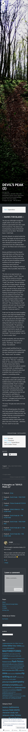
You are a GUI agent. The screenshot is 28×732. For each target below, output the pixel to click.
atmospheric (10, 648)
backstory (5, 707)
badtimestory (7, 193)
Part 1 (6, 209)
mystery (18, 673)
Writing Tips (5, 610)
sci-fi (9, 687)
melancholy (21, 670)
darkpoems (6, 715)
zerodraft (18, 698)
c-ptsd (10, 653)
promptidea (13, 685)
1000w (18, 646)
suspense (4, 692)
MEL (17, 670)
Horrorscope (5, 666)
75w (14, 643)
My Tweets (5, 619)
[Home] (3, 3)
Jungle (11, 542)
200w (22, 643)
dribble (5, 658)
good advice (15, 664)
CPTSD (18, 653)
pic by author (13, 679)
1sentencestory (6, 643)
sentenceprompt (20, 687)
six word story (12, 690)
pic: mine (8, 679)
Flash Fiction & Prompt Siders (10, 604)
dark (20, 193)
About (4, 602)
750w (14, 646)
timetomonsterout (7, 694)
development (5, 195)
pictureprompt (7, 682)
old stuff (13, 677)
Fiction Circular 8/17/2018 (17, 477)
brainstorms (5, 653)
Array (11, 493)
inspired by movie (6, 667)
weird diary (5, 698)
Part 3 (6, 438)
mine (4, 673)
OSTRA (18, 677)
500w (9, 466)
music (8, 673)
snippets (19, 690)
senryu (13, 687)
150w (19, 643)
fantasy (11, 195)
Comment (18, 589)
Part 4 (6, 440)
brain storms (14, 710)
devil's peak (5, 468)
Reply (6, 562)
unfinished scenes (7, 696)
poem (15, 682)
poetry (21, 682)
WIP (10, 698)
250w (4, 646)
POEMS (4, 606)
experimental (14, 658)
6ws (11, 643)
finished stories (7, 661)
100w (16, 643)
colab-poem (14, 653)
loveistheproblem (10, 670)
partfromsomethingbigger (14, 197)
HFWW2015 (21, 664)
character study (15, 193)
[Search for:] (12, 625)
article (23, 645)
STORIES (4, 608)
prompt (4, 198)
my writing (5, 197)
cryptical (5, 656)
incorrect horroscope (19, 666)
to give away (7, 474)
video (24, 696)
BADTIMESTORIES (16, 466)
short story (9, 198)
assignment (4, 648)
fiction (15, 195)
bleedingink (5, 710)
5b (10, 442)
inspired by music (14, 668)
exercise (10, 658)
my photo (13, 673)
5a (7, 442)
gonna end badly (7, 664)
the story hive (5, 192)
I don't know (11, 666)
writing (14, 198)
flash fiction (20, 195)
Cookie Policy (10, 725)
